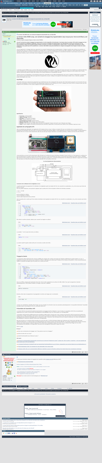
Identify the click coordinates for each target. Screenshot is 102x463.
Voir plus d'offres (60, 416)
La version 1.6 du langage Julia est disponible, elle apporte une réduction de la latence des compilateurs (24, 420)
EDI (42, 3)
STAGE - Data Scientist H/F (31, 408)
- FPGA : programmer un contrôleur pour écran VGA (25, 373)
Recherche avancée (97, 9)
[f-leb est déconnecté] (9, 372)
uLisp (21, 326)
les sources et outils (46, 366)
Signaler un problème (22, 16)
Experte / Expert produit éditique (33, 413)
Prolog (53, 6)
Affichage (84, 29)
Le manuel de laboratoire (27, 366)
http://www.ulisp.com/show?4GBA (25, 361)
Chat (37, 1)
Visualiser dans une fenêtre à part (78, 203)
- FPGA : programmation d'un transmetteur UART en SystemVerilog (28, 371)
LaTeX (50, 6)
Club (63, 1)
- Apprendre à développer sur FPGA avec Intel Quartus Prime (27, 372)
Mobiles (60, 3)
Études (54, 1)
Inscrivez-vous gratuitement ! (27, 8)
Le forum (21, 366)
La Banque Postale (32, 414)
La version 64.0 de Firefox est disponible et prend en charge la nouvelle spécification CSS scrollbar (23, 425)
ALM (26, 3)
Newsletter (43, 1)
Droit (59, 1)
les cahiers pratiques (38, 366)
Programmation (47, 3)
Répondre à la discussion (9, 16)
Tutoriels (24, 1)
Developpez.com (79, 436)
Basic (40, 6)
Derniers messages (4, 9)
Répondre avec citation (77, 383)
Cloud (21, 3)
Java (34, 3)
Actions (10, 9)
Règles (32, 9)
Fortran (46, 6)
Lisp (28, 12)
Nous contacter (72, 436)
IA (23, 3)
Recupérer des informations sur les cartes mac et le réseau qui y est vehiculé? (18, 428)
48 (11, 380)
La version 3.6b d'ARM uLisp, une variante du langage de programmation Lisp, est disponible (31, 19)
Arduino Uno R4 (49, 359)
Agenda (25, 9)
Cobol (43, 6)
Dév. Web (38, 3)
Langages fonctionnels (21, 12)
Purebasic (58, 6)
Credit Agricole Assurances (35, 409)
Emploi (49, 1)
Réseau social (16, 9)
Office (56, 3)
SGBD (53, 3)
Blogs (33, 1)
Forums (19, 1)
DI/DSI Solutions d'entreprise (12, 3)
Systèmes (65, 3)
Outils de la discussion (77, 29)
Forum (5, 12)
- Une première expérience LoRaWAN (23, 368)
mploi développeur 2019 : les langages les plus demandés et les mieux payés (36, 346)
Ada (36, 6)
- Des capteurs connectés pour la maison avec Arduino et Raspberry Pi (29, 369)
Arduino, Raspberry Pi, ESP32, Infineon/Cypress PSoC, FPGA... (29, 364)
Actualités (15, 388)
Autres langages (11, 12)
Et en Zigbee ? (43, 369)
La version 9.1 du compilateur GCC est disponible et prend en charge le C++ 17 (19, 422)
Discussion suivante (50, 394)
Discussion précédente (40, 394)
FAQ (29, 1)
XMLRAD (64, 6)
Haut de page (84, 436)
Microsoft (30, 3)
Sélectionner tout (66, 203)
